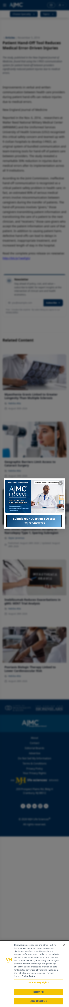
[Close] (63, 945)
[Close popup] (60, 483)
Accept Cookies (38, 1000)
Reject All (38, 991)
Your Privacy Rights (38, 982)
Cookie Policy (28, 976)
